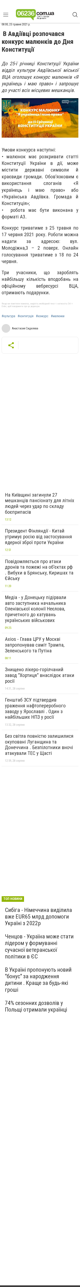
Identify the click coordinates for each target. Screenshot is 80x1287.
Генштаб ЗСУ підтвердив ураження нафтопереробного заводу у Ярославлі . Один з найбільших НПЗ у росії (35, 708)
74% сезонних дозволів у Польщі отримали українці (36, 1006)
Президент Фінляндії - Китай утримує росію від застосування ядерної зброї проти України (38, 536)
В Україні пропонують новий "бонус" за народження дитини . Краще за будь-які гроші (38, 979)
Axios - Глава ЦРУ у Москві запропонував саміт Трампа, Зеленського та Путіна (34, 644)
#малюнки (57, 316)
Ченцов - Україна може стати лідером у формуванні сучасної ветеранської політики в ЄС (39, 946)
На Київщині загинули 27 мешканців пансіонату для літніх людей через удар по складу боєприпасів (39, 503)
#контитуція (25, 316)
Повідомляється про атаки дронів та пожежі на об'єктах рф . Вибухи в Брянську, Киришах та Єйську (39, 570)
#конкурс (42, 316)
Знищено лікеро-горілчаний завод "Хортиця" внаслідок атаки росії (39, 675)
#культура (8, 316)
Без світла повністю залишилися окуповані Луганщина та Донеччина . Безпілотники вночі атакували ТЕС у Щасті (39, 744)
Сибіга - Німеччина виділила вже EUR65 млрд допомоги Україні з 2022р (38, 917)
